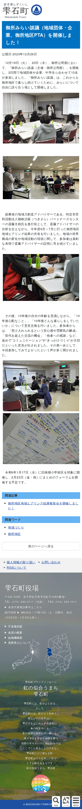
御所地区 (14, 534)
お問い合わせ (51, 562)
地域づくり (16, 527)
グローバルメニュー (76, 801)
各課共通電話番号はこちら (25, 607)
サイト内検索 (56, 801)
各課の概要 (15, 632)
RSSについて (17, 567)
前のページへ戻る (41, 546)
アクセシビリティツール (66, 801)
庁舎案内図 (15, 626)
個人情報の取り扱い (21, 562)
